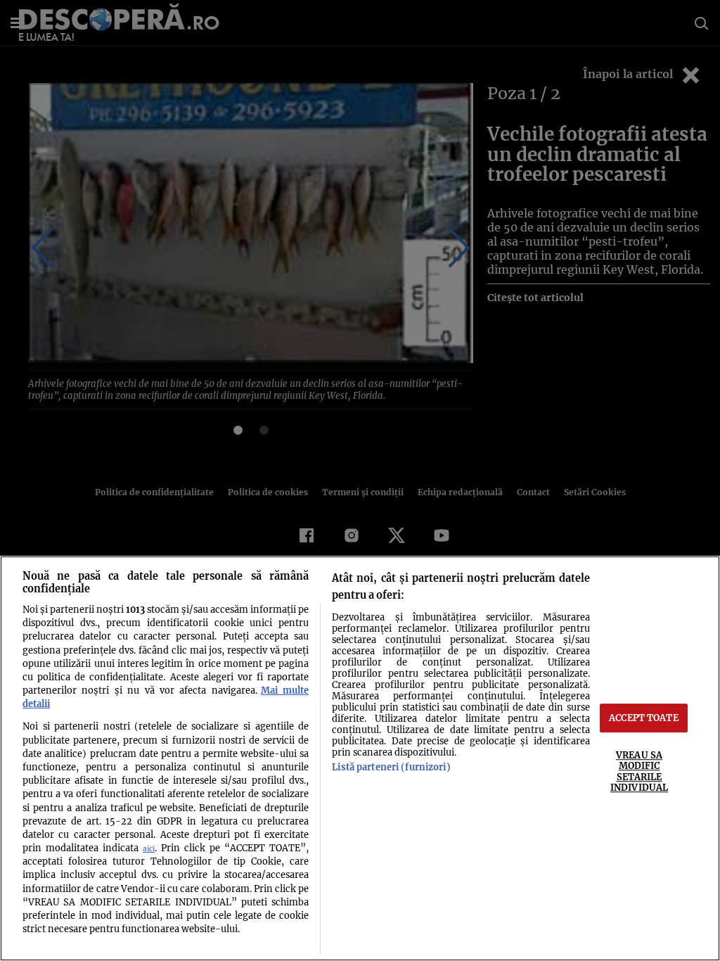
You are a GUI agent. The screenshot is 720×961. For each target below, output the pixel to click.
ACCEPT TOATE (644, 717)
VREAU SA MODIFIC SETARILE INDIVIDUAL (639, 771)
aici (149, 848)
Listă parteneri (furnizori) (391, 766)
